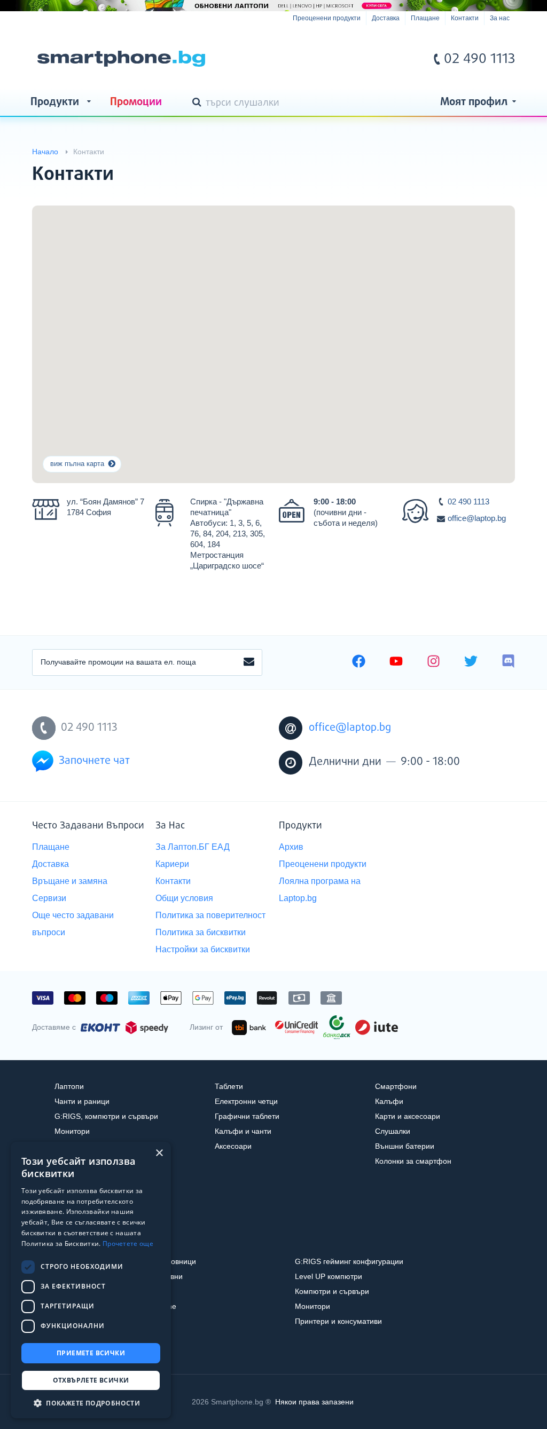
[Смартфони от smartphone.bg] (121, 59)
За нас (500, 18)
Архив (291, 846)
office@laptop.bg (477, 518)
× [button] (159, 1153)
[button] (90, 1403)
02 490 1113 (468, 501)
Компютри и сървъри (332, 1291)
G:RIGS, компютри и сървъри (106, 1116)
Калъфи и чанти (243, 1131)
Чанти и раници (82, 1101)
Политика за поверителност (210, 915)
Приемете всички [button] (91, 1352)
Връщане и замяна (69, 881)
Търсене (198, 103)
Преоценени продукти (327, 18)
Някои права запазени (314, 1402)
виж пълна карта (77, 464)
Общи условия (184, 898)
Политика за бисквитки (200, 932)
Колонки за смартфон (413, 1161)
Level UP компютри (328, 1276)
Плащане (425, 18)
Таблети (229, 1086)
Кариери (172, 864)
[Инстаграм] (433, 662)
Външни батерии (404, 1146)
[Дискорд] (508, 662)
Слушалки (392, 1131)
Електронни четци (246, 1101)
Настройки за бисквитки (202, 949)
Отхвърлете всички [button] (91, 1380)
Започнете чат (94, 761)
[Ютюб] (396, 662)
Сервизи (49, 898)
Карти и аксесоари (407, 1116)
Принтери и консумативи (338, 1321)
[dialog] (91, 1280)
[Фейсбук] (358, 662)
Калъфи (389, 1101)
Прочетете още (128, 1243)
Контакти (465, 18)
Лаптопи (69, 1086)
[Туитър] (471, 662)
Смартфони (396, 1086)
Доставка (386, 18)
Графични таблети (247, 1116)
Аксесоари (233, 1146)
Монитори (72, 1131)
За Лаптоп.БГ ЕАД (192, 846)
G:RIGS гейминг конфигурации (349, 1261)
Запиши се (249, 662)
